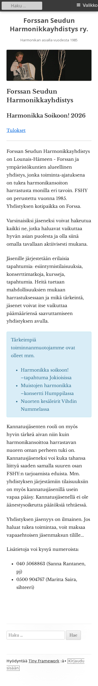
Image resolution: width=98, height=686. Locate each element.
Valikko (90, 5)
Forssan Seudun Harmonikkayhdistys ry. (49, 24)
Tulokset (16, 130)
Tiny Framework (44, 661)
